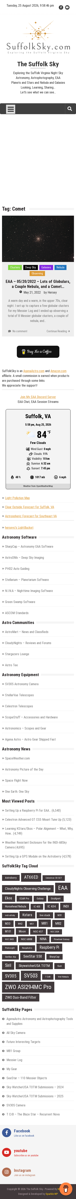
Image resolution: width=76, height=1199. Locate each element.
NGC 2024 (54, 931)
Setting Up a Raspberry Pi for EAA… (28, 810)
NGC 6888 (26, 939)
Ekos (8, 898)
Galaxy (40, 898)
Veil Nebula (63, 976)
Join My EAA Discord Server (38, 397)
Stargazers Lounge (17, 654)
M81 (45, 923)
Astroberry (11, 877)
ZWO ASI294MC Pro (28, 987)
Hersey (52, 292)
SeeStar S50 (32, 956)
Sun (59, 965)
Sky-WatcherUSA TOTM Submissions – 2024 (34, 1087)
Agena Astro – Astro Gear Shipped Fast (30, 739)
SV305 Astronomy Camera (22, 684)
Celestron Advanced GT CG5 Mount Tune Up (33, 819)
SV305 (10, 976)
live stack (45, 915)
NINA (43, 939)
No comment (20, 331)
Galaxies (46, 267)
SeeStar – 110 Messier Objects (26, 1078)
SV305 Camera (15, 1105)
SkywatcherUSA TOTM (34, 966)
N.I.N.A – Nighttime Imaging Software (29, 591)
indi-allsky (10, 915)
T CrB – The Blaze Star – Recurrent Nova (33, 1114)
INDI (66, 906)
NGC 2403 (9, 939)
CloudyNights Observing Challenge (28, 889)
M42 (20, 923)
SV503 (31, 975)
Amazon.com (58, 371)
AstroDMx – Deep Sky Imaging (24, 558)
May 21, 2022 (32, 292)
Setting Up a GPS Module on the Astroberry (33, 856)
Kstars (27, 915)
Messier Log (14, 1060)
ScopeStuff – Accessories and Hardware (31, 717)
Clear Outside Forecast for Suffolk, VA (29, 507)
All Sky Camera (15, 1033)
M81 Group (13, 1051)
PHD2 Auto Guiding (17, 569)
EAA (62, 888)
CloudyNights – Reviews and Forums (28, 643)
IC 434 (52, 906)
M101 (8, 931)
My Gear (11, 1069)
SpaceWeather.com (17, 758)
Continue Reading (57, 331)
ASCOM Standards (17, 613)
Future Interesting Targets (23, 1042)
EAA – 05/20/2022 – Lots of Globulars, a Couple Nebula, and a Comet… (38, 284)
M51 (32, 923)
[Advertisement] (38, 163)
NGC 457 (38, 931)
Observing (37, 273)
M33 (8, 923)
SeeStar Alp (10, 956)
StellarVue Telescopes (19, 695)
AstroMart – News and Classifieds (26, 632)
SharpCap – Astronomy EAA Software (29, 546)
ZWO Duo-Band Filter (20, 997)
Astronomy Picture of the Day (24, 769)
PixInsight (10, 948)
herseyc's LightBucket (19, 528)
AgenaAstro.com (33, 371)
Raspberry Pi (49, 947)
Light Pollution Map (17, 498)
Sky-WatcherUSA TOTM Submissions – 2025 (34, 1096)
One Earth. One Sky (17, 791)
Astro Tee (11, 665)
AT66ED (31, 877)
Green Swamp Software (20, 602)
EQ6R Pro (24, 898)
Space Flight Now (16, 780)
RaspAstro (27, 948)
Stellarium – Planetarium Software (27, 580)
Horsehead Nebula (15, 906)
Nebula (60, 267)
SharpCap (54, 956)
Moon (22, 931)
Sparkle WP (52, 1193)
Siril (8, 965)
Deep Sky (30, 267)
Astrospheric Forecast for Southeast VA (31, 516)
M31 (60, 915)
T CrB (47, 976)
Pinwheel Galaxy (62, 939)
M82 (58, 923)
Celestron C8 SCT (54, 877)
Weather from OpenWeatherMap (38, 486)
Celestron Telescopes (19, 706)
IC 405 (37, 906)
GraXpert (56, 898)
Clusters (15, 267)
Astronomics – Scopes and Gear (25, 728)
